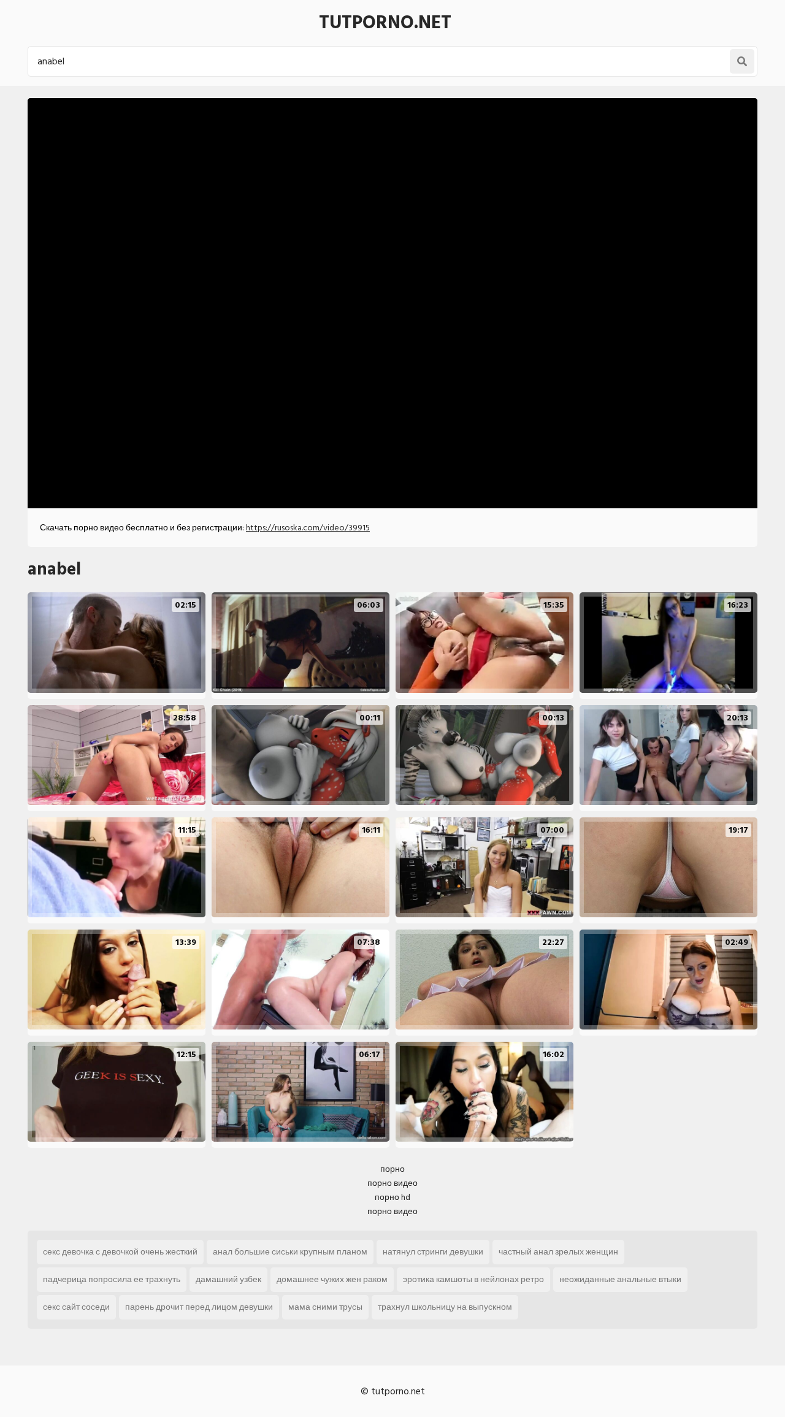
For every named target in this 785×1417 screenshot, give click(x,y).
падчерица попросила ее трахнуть (111, 1279)
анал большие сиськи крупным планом (290, 1252)
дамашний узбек (228, 1279)
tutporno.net (385, 22)
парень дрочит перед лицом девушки (199, 1307)
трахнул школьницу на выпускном (445, 1307)
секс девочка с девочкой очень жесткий (120, 1252)
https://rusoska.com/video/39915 (308, 528)
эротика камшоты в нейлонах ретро (473, 1279)
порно (392, 1169)
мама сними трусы (325, 1307)
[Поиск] (742, 61)
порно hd (392, 1197)
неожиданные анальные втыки (620, 1279)
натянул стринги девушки (433, 1252)
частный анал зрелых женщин (558, 1252)
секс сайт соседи (76, 1307)
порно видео (392, 1183)
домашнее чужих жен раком (332, 1279)
